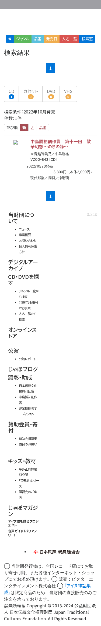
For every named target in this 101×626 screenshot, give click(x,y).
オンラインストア (22, 333)
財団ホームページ (46, 3)
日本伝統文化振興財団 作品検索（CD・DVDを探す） (50, 23)
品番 (37, 38)
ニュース (24, 229)
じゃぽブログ (23, 369)
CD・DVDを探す (23, 280)
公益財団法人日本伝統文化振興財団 (7, 4)
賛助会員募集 (28, 438)
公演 (13, 350)
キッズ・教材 (22, 461)
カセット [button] (30, 93)
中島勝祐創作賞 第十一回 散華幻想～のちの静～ (60, 144)
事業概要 (63, 3)
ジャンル (22, 38)
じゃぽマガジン (23, 511)
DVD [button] (51, 93)
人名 (69, 38)
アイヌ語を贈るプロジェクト (23, 523)
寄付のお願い (28, 444)
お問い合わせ (85, 3)
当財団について (21, 218)
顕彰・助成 (20, 377)
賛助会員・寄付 (23, 427)
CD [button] (11, 93)
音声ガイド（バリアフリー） (22, 532)
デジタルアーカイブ (23, 265)
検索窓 (87, 38)
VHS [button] (68, 93)
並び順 (12, 127)
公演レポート (27, 358)
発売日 (51, 38)
